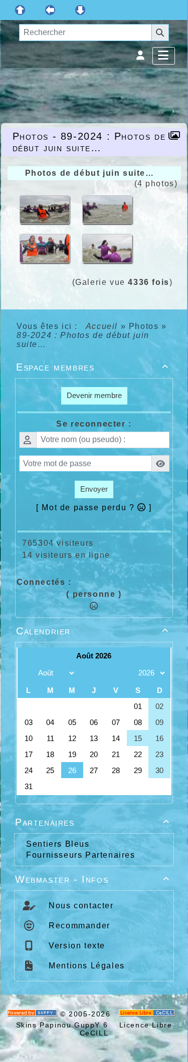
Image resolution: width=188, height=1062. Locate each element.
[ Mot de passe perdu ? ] (94, 507)
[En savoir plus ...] (148, 1014)
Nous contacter (80, 905)
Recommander (78, 925)
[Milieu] (50, 10)
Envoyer (94, 489)
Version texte (75, 945)
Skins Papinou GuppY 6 (65, 1025)
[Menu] (163, 56)
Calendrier (92, 630)
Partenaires (92, 822)
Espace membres (92, 367)
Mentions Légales (85, 965)
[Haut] (20, 10)
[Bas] (80, 10)
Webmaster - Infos (92, 879)
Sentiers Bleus (57, 844)
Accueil (101, 326)
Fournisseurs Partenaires (80, 855)
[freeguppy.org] (33, 1014)
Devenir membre (94, 395)
